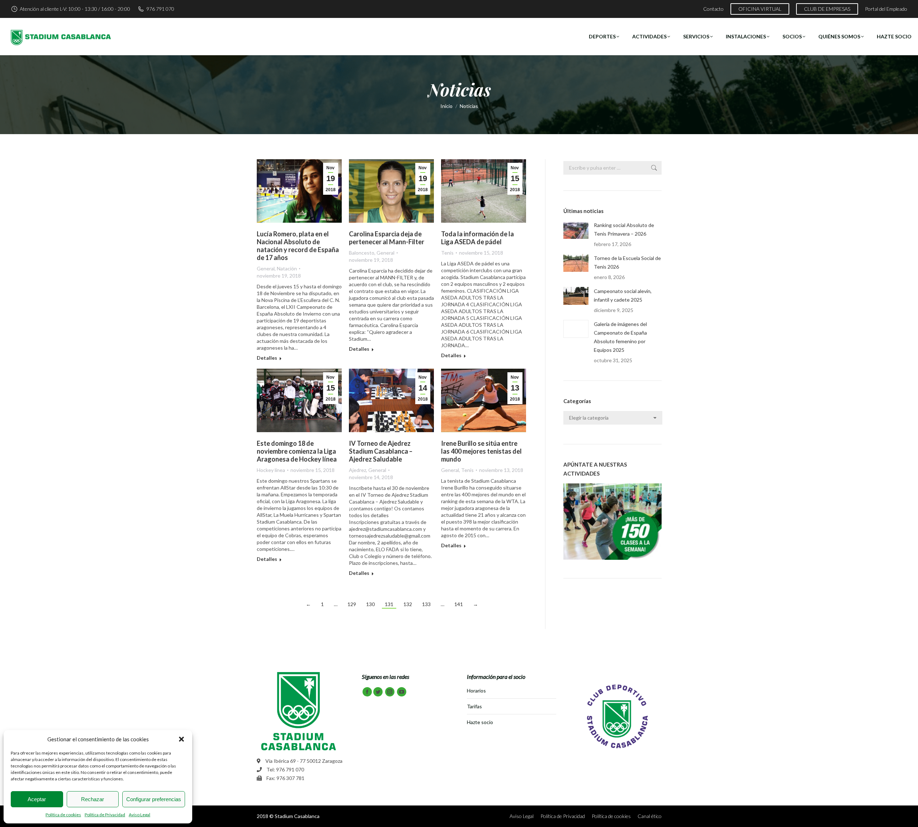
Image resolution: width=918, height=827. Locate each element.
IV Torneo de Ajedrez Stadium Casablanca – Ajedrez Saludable (380, 451)
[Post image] (575, 230)
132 (407, 604)
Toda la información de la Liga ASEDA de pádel (477, 238)
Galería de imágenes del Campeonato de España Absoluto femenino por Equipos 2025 (620, 337)
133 (426, 604)
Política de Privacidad (105, 814)
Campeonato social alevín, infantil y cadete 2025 (623, 295)
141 (458, 604)
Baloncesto (361, 253)
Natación (287, 268)
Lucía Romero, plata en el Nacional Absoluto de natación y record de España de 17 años (298, 245)
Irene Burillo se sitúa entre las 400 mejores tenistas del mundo (481, 451)
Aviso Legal (139, 814)
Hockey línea (271, 470)
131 (389, 604)
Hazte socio (480, 722)
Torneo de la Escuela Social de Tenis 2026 (627, 262)
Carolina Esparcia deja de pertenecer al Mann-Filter (386, 238)
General (266, 268)
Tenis (447, 253)
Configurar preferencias (153, 799)
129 (351, 604)
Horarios (476, 690)
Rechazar (92, 799)
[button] (181, 739)
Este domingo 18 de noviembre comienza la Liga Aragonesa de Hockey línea (297, 451)
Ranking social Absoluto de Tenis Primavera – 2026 (624, 229)
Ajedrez (357, 470)
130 (370, 604)
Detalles (267, 358)
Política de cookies (63, 814)
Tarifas (474, 706)
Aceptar (37, 799)
